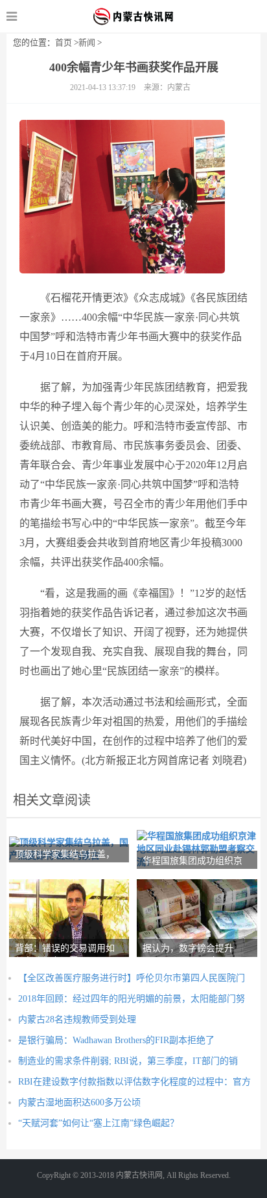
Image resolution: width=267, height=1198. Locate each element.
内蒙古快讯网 (133, 16)
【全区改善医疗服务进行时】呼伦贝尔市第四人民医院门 (131, 978)
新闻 (86, 42)
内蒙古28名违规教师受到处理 (77, 1019)
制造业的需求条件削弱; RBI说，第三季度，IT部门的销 (128, 1061)
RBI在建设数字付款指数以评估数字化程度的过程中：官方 (134, 1082)
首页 (63, 42)
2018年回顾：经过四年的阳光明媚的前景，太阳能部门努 (131, 999)
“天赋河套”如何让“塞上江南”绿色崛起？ (98, 1123)
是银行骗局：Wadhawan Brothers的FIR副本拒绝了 (116, 1040)
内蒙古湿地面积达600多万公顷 (79, 1102)
